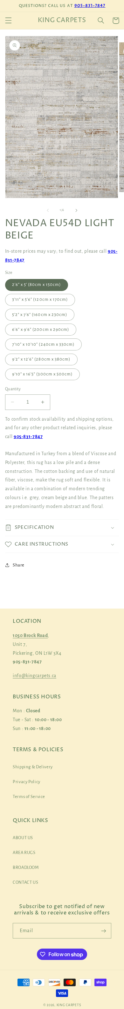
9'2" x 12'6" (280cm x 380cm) (41, 359)
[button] (8, 20)
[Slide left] (48, 210)
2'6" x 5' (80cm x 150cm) (36, 284)
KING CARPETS (69, 1005)
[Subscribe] (103, 930)
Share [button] (18, 565)
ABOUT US (23, 837)
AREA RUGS (24, 852)
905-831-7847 (90, 6)
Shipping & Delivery (33, 766)
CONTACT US (25, 882)
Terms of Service (29, 796)
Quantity (13, 389)
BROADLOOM (26, 867)
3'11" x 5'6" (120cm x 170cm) (40, 299)
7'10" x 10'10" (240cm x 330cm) (43, 344)
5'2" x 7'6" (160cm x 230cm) (39, 314)
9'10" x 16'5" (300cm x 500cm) (42, 374)
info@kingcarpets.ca (34, 675)
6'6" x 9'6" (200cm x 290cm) (40, 329)
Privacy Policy (26, 781)
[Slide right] (76, 210)
